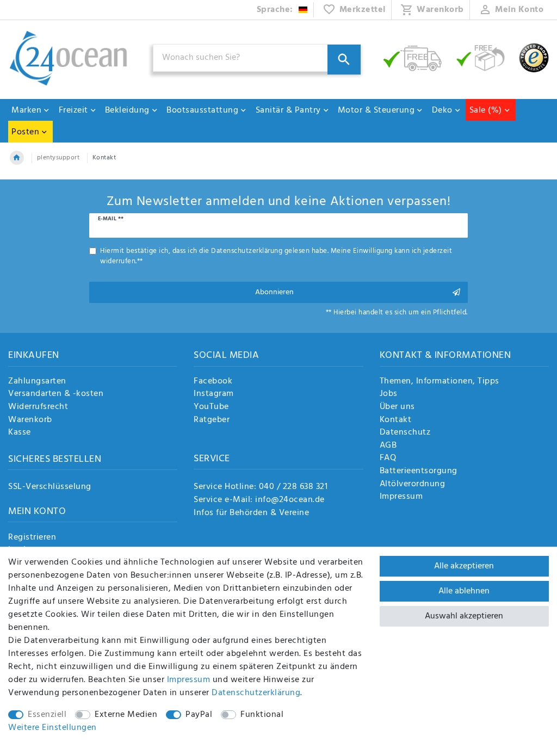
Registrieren (32, 538)
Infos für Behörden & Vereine (251, 513)
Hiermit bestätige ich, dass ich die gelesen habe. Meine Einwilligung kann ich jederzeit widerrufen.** (276, 256)
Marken (26, 110)
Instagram (214, 394)
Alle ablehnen (464, 591)
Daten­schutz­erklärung (256, 693)
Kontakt (396, 420)
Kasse (19, 433)
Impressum (401, 497)
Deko (442, 110)
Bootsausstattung (202, 110)
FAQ (388, 458)
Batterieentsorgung (418, 471)
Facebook (213, 382)
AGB (388, 446)
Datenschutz (405, 433)
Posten (25, 132)
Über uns (397, 407)
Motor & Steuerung (376, 110)
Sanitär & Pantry (288, 110)
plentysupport (58, 157)
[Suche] (344, 60)
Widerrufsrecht (38, 407)
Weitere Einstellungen (52, 727)
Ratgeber (212, 420)
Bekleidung (127, 110)
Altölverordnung (412, 485)
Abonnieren (274, 292)
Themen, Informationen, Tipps (439, 382)
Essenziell (47, 714)
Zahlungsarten (37, 382)
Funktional (261, 714)
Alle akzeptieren (464, 566)
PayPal (198, 714)
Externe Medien (126, 714)
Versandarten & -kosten (55, 394)
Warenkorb (30, 420)
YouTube (211, 407)
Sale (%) (485, 110)
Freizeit (73, 110)
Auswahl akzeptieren (464, 616)
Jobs (389, 394)
